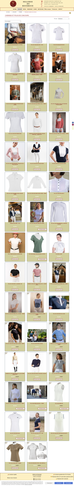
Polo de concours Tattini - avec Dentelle (37, 463)
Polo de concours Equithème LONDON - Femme (15, 343)
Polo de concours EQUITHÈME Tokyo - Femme (37, 103)
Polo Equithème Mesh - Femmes (15, 463)
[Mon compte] (73, 127)
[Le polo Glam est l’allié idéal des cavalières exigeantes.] (37, 33)
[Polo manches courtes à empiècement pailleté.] (37, 243)
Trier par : (56, 18)
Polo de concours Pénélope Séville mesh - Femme (37, 314)
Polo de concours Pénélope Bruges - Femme (15, 403)
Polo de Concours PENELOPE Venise (37, 223)
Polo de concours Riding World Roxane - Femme (15, 194)
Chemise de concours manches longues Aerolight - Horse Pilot (37, 134)
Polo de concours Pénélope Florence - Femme (59, 133)
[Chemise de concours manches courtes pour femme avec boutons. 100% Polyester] (15, 422)
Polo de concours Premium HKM (15, 133)
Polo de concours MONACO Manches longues (37, 373)
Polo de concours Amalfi (59, 193)
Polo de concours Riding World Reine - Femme (37, 193)
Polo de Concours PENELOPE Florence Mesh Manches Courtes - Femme (37, 74)
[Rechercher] (70, 13)
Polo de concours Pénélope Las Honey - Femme (15, 313)
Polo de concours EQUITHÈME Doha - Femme (59, 283)
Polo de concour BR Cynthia (37, 343)
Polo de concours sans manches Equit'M (59, 433)
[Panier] (73, 129)
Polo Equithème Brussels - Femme (37, 403)
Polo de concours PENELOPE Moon (59, 373)
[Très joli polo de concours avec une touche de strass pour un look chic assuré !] (15, 332)
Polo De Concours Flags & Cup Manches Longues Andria (59, 104)
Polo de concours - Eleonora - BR (15, 283)
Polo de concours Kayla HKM (59, 313)
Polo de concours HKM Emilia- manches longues (59, 224)
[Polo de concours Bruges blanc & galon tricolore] (15, 392)
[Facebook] (73, 123)
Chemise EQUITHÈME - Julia (15, 223)
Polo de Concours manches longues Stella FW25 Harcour (15, 164)
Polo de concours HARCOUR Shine (59, 163)
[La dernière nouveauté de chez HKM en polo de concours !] (59, 302)
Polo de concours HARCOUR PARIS (37, 163)
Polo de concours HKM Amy (59, 44)
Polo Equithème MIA (59, 403)
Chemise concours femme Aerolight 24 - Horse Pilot (37, 284)
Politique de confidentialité (28, 484)
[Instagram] (73, 125)
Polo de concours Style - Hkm (37, 433)
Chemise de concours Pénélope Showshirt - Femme (59, 344)
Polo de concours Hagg (15, 433)
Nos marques (7, 21)
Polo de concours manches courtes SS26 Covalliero (15, 74)
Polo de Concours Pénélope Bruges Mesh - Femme (15, 104)
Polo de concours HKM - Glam (37, 44)
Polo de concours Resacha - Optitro (15, 44)
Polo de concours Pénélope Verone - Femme (59, 73)
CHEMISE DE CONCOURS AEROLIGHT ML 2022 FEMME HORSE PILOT (15, 374)
